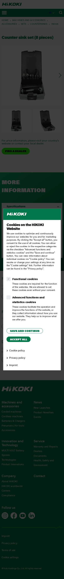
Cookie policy (17, 350)
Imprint (13, 365)
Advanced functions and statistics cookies (28, 300)
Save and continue (25, 331)
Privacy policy (17, 358)
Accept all (18, 339)
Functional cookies (25, 279)
